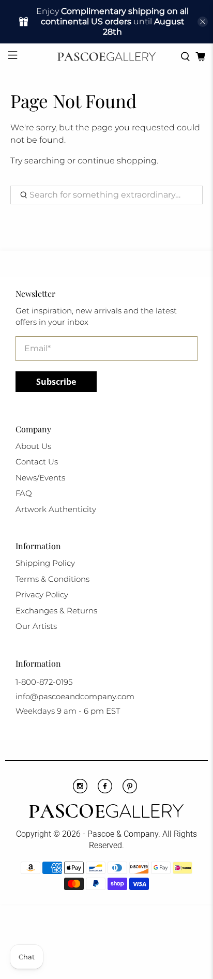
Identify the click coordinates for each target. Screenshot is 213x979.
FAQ (24, 493)
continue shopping (117, 160)
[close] (202, 22)
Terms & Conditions (52, 579)
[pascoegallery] (106, 56)
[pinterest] (130, 791)
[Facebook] (105, 791)
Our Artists (36, 626)
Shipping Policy (45, 563)
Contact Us (37, 461)
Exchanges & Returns (56, 610)
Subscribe (56, 381)
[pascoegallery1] (106, 812)
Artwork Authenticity (56, 509)
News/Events (40, 478)
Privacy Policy (42, 594)
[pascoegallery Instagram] (80, 791)
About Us (33, 446)
